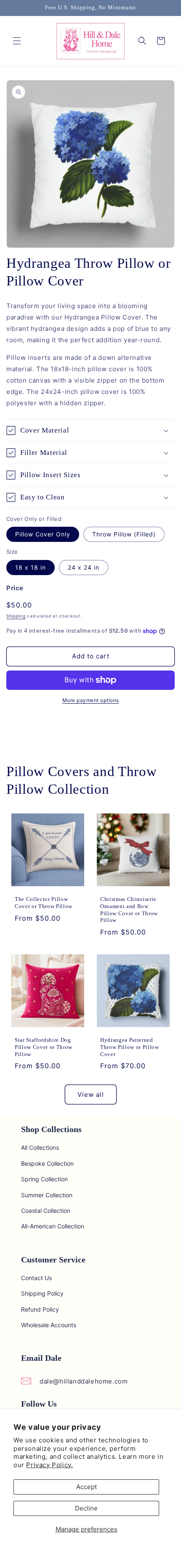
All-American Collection (52, 1226)
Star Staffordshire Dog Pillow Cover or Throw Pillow (43, 1047)
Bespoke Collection (47, 1163)
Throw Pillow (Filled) (124, 534)
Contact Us (36, 1277)
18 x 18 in (30, 567)
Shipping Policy (42, 1293)
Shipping (16, 615)
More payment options (90, 700)
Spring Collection (44, 1179)
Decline (86, 1508)
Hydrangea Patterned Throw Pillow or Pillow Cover (129, 1047)
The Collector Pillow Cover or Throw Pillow (43, 902)
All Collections (40, 1147)
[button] (17, 41)
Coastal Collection (45, 1210)
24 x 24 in (83, 567)
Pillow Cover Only (42, 534)
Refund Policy (40, 1309)
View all (90, 1094)
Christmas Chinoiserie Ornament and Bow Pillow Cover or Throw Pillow (129, 909)
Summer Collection (46, 1195)
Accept (86, 1487)
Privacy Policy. (49, 1465)
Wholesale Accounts (48, 1324)
